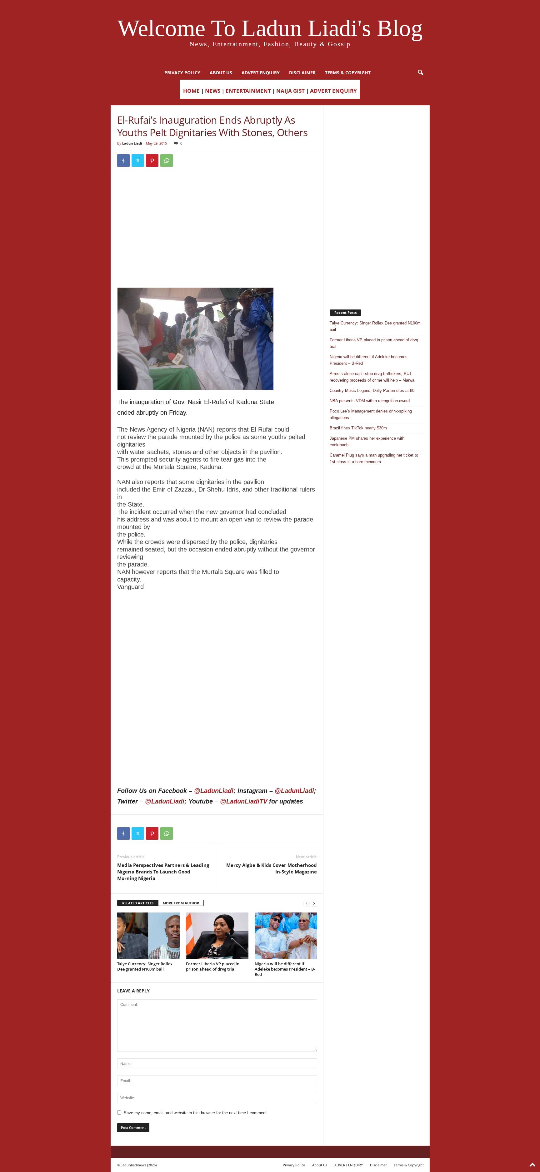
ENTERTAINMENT (248, 90)
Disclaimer (302, 73)
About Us (221, 73)
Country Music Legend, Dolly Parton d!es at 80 (372, 390)
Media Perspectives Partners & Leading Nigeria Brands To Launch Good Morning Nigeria (163, 871)
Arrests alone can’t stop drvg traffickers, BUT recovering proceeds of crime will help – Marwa (372, 377)
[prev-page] (306, 903)
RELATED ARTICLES (137, 903)
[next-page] (314, 903)
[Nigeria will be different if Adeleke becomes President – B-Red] (286, 935)
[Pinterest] (152, 160)
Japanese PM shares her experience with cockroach (367, 441)
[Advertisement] (217, 192)
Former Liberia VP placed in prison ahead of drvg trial (212, 966)
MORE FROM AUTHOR (181, 903)
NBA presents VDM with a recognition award (370, 400)
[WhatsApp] (166, 160)
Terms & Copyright (348, 73)
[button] (420, 73)
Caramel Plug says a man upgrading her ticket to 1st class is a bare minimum (374, 458)
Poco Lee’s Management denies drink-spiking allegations (371, 414)
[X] (138, 160)
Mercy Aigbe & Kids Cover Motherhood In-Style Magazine (271, 868)
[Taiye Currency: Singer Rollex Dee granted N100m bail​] (148, 935)
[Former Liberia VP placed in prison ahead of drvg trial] (217, 935)
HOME (191, 90)
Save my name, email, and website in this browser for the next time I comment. (196, 1112)
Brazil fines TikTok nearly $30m (358, 428)
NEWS (212, 90)
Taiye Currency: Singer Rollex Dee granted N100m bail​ (144, 966)
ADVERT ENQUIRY (261, 73)
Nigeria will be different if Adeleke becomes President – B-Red (285, 969)
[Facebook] (123, 160)
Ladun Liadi (132, 143)
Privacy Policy (182, 73)
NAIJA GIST (290, 90)
